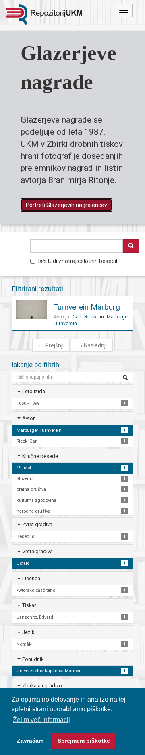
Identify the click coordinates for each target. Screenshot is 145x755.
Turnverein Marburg (87, 307)
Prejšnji (51, 345)
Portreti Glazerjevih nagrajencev (66, 205)
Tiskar (29, 605)
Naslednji (92, 345)
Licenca (31, 578)
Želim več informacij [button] (41, 719)
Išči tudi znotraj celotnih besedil (77, 261)
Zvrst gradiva (37, 524)
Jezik (28, 632)
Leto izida (33, 391)
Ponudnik (33, 659)
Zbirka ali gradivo (42, 686)
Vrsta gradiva (37, 551)
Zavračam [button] (30, 740)
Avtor (28, 418)
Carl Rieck (84, 317)
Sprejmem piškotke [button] (84, 740)
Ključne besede (40, 456)
